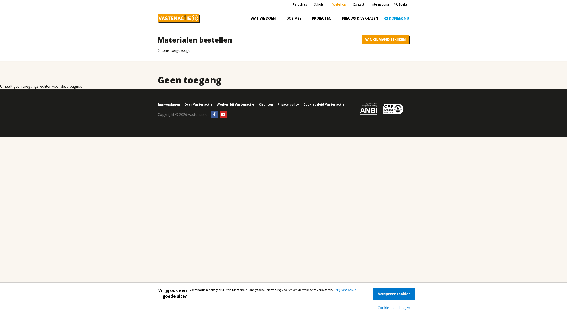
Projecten (322, 18)
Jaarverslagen (169, 104)
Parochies (300, 4)
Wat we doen (263, 18)
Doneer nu (399, 18)
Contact (358, 4)
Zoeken (403, 4)
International (380, 4)
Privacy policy (288, 104)
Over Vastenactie (198, 104)
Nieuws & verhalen (360, 18)
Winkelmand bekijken (385, 39)
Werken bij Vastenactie (235, 104)
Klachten (266, 104)
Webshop (339, 4)
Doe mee (293, 18)
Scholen (319, 4)
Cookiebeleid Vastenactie (323, 104)
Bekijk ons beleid (345, 290)
